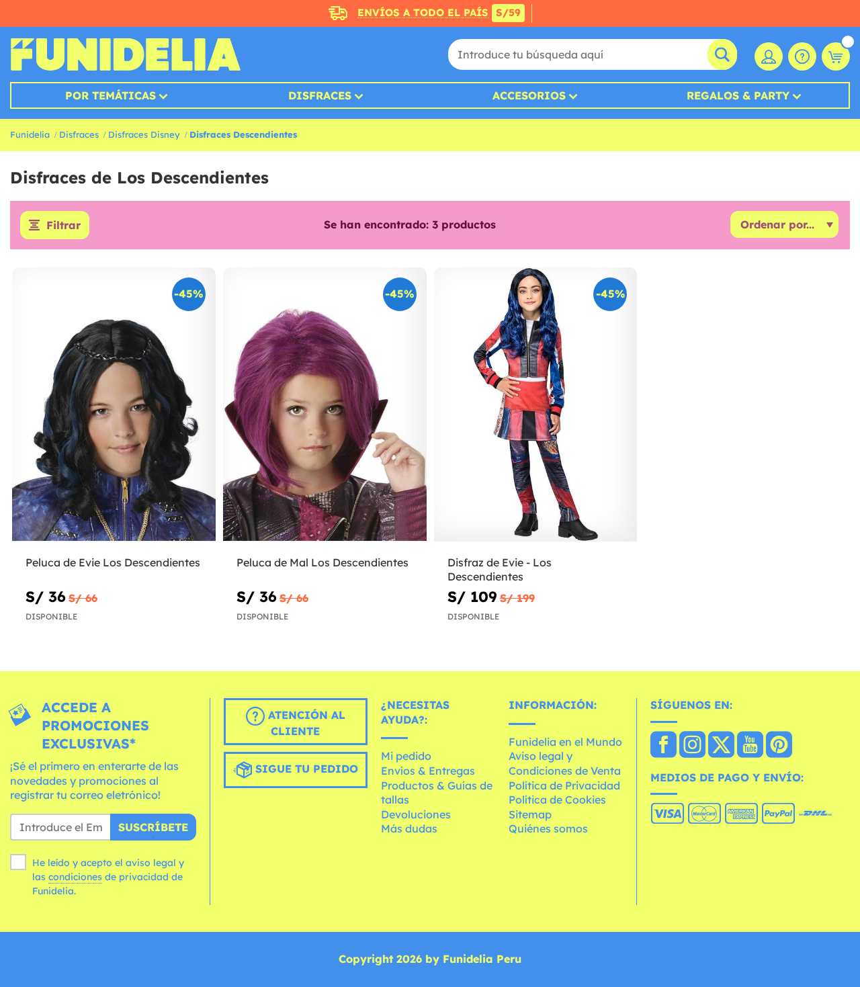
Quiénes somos (548, 828)
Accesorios (529, 95)
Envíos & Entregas (428, 770)
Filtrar (63, 225)
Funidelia (30, 134)
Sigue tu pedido (305, 768)
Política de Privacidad (564, 785)
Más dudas (409, 828)
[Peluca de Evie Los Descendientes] (114, 404)
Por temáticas (110, 95)
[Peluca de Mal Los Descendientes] (325, 404)
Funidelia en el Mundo (565, 741)
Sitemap (530, 814)
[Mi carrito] (836, 56)
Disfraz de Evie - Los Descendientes (499, 569)
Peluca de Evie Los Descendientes (113, 562)
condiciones (75, 877)
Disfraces (319, 95)
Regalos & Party (738, 95)
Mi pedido (406, 756)
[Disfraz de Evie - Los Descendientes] (536, 404)
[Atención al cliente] (802, 56)
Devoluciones (416, 814)
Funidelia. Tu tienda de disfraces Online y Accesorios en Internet (125, 54)
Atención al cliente (305, 723)
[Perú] (663, 746)
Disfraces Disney (144, 134)
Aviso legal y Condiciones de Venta (565, 763)
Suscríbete (153, 827)
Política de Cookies (557, 799)
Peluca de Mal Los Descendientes (322, 562)
